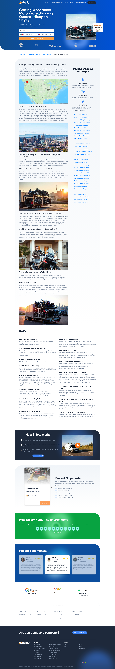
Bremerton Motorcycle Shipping (82, 122)
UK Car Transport (41, 618)
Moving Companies (53, 658)
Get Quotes (91, 2)
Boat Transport (41, 611)
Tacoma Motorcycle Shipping (81, 125)
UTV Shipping (75, 614)
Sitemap (80, 646)
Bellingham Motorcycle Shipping (82, 143)
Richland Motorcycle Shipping (81, 181)
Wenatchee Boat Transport (80, 199)
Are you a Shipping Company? (80, 2)
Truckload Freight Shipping (39, 648)
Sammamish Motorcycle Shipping (82, 175)
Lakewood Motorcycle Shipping (81, 178)
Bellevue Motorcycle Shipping (81, 135)
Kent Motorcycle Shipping (80, 138)
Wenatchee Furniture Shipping (81, 197)
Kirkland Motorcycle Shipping (81, 157)
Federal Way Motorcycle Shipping (82, 154)
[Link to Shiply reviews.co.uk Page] (83, 590)
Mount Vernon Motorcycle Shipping (82, 173)
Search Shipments (56, 2)
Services (46, 2)
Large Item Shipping (53, 654)
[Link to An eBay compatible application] (57, 590)
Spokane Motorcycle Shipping (81, 117)
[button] (51, 487)
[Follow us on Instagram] (82, 662)
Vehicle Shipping (41, 614)
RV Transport (58, 611)
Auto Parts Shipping (38, 646)
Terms (80, 644)
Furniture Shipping (38, 656)
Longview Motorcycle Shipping (81, 170)
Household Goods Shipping (54, 650)
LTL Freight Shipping (53, 652)
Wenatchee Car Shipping (80, 194)
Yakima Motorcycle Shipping (81, 141)
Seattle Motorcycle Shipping (81, 114)
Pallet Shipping (52, 646)
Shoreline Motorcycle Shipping (81, 183)
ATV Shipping (58, 614)
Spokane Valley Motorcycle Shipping (83, 151)
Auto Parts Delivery (77, 611)
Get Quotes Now (37, 455)
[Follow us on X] (80, 662)
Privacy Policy (82, 648)
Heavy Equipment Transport (55, 644)
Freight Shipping (37, 658)
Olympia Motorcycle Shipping (81, 128)
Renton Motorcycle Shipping (81, 149)
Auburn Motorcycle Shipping (81, 159)
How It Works (63, 2)
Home (20, 54)
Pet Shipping (36, 650)
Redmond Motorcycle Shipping (81, 165)
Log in (71, 2)
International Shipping (25, 614)
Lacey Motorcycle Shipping (80, 186)
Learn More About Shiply (79, 632)
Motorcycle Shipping (29, 54)
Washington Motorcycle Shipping (44, 54)
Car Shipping (22, 611)
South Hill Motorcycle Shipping (81, 167)
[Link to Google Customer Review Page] (32, 590)
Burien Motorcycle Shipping (80, 189)
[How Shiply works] (77, 445)
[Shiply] (24, 2)
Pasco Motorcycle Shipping (80, 162)
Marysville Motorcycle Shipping (81, 133)
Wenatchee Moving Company (81, 202)
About (65, 644)
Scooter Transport (24, 618)
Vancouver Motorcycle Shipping (82, 130)
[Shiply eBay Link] (84, 662)
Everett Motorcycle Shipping (81, 146)
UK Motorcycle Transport (61, 618)
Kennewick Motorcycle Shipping (82, 120)
